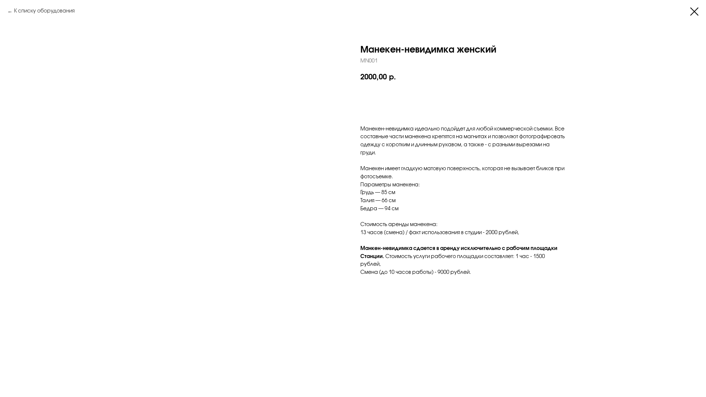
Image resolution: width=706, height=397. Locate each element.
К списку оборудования (44, 11)
